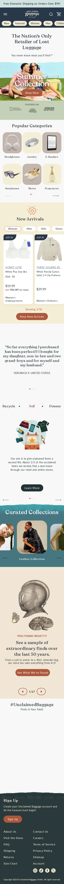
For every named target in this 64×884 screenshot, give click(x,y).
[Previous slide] (8, 197)
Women (12, 228)
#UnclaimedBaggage (32, 705)
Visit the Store (13, 838)
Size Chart (10, 863)
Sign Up (13, 819)
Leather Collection (32, 559)
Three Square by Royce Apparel (48, 267)
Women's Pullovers (47, 300)
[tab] (27, 98)
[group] (32, 559)
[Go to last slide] (5, 501)
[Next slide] (56, 197)
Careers (38, 838)
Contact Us (40, 831)
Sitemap (38, 857)
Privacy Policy (42, 850)
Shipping (9, 850)
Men (29, 228)
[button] (5, 14)
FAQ (7, 844)
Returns (9, 857)
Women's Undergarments (14, 299)
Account (38, 863)
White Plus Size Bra (16, 271)
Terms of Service (44, 844)
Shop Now (32, 92)
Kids (43, 228)
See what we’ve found (32, 672)
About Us (10, 831)
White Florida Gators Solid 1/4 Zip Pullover (48, 273)
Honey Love (13, 267)
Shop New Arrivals (32, 316)
